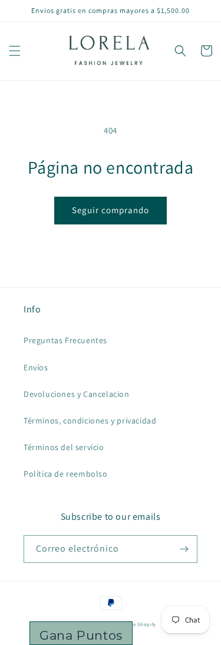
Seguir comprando (110, 210)
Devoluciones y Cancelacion (77, 394)
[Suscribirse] (184, 549)
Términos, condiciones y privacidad (90, 420)
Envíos (36, 367)
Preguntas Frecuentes (65, 340)
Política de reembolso (66, 473)
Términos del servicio (64, 447)
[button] (15, 51)
